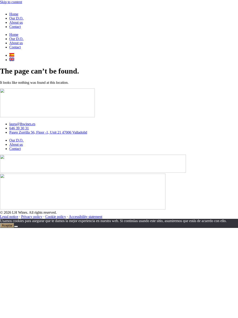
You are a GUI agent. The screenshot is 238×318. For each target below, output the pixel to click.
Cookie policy (55, 217)
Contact (15, 27)
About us (16, 22)
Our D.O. (16, 18)
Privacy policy (31, 217)
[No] (16, 226)
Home (13, 14)
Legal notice (9, 217)
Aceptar (7, 225)
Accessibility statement (85, 217)
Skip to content (11, 2)
